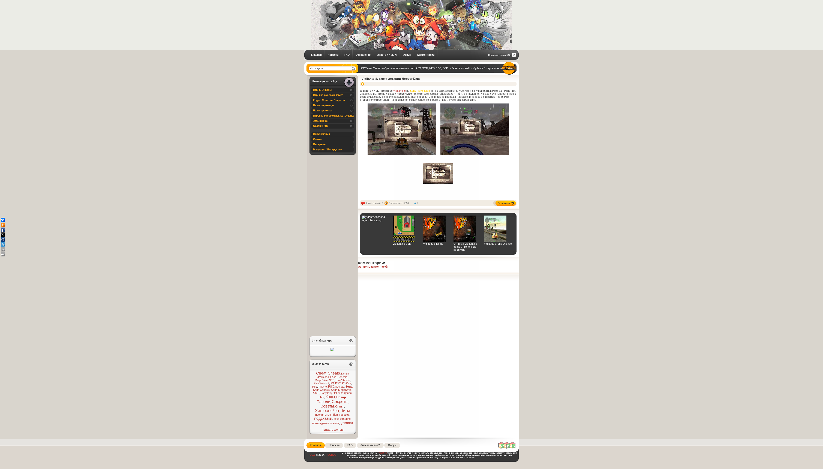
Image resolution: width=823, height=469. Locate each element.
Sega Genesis (321, 389)
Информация (321, 134)
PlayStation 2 (321, 383)
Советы (327, 406)
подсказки (323, 418)
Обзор (341, 397)
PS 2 (338, 383)
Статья (339, 406)
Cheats (334, 373)
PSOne (322, 386)
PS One (346, 383)
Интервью (319, 144)
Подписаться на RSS (499, 55)
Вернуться (504, 203)
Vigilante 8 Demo (433, 243)
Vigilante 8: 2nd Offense (498, 243)
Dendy (345, 373)
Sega (349, 386)
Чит (336, 411)
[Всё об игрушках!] (507, 448)
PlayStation (343, 380)
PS (332, 383)
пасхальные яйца (326, 414)
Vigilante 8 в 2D (402, 243)
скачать (334, 423)
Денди (348, 393)
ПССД (311, 454)
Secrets (339, 386)
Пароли (323, 402)
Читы (345, 411)
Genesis (342, 377)
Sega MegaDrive (341, 389)
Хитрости (323, 411)
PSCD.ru (330, 454)
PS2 (314, 386)
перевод (344, 414)
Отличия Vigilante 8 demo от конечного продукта (465, 246)
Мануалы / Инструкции (327, 149)
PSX (331, 386)
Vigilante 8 (399, 90)
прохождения (320, 423)
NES (331, 380)
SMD (316, 393)
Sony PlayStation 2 (332, 393)
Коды (330, 397)
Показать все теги (333, 429)
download (323, 377)
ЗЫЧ (321, 397)
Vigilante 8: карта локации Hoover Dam (391, 78)
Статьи (317, 139)
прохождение (342, 418)
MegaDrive (321, 380)
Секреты (340, 401)
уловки (347, 423)
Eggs (333, 377)
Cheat (321, 373)
